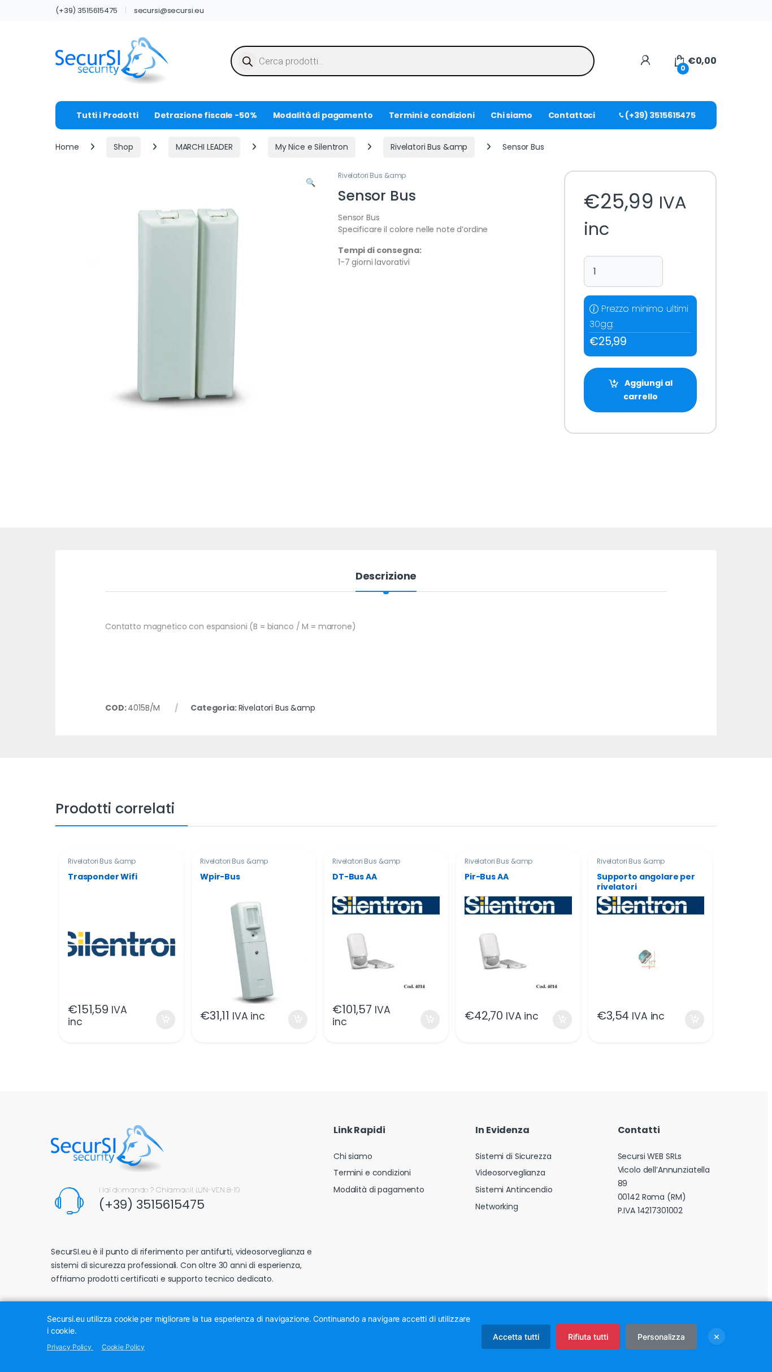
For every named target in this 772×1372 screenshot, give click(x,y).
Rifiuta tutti (588, 1336)
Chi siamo (511, 115)
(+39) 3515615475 (86, 10)
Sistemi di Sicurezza (513, 1156)
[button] (310, 183)
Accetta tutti (516, 1336)
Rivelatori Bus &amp (429, 147)
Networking (496, 1206)
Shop (123, 147)
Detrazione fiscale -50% (205, 115)
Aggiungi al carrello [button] (158, 1019)
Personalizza (661, 1336)
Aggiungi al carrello (648, 389)
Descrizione (386, 577)
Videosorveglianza (510, 1172)
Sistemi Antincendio (513, 1189)
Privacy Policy (70, 1347)
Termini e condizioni (432, 115)
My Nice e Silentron (311, 147)
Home (67, 147)
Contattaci (572, 115)
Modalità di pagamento (323, 115)
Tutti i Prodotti (107, 115)
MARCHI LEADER (204, 147)
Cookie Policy (123, 1347)
